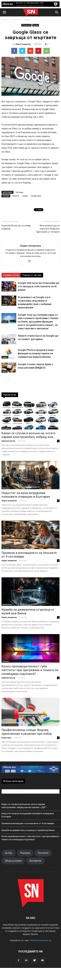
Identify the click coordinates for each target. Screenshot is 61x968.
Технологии (16, 19)
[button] (57, 12)
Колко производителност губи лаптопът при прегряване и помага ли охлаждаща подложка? (29, 670)
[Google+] (26, 960)
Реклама (25, 852)
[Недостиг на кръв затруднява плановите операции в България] (30, 475)
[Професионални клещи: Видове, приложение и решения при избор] (30, 712)
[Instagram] (30, 261)
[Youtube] (42, 960)
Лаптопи (5, 661)
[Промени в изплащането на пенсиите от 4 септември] (30, 535)
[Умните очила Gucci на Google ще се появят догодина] (8, 339)
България (6, 488)
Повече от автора (31, 275)
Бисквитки (35, 860)
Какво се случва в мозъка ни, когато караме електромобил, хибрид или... (28, 435)
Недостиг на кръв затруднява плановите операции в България (25, 494)
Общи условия (13, 860)
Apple (4, 371)
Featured (15, 196)
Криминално (7, 604)
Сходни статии (11, 275)
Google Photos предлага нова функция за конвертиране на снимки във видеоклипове (36, 353)
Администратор (8, 441)
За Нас (8, 852)
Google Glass (36, 196)
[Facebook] (18, 960)
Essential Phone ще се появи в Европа (15, 227)
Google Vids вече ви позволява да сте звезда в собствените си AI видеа (38, 286)
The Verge (19, 192)
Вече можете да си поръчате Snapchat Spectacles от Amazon (48, 228)
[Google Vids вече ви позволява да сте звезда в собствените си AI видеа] (8, 286)
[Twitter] (34, 960)
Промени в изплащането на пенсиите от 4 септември (27, 823)
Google (27, 19)
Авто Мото (6, 428)
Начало (4, 19)
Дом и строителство (9, 725)
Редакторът (6, 737)
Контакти (43, 852)
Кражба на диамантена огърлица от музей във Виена (28, 830)
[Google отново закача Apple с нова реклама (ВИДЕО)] (8, 368)
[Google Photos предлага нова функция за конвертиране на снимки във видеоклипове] (8, 353)
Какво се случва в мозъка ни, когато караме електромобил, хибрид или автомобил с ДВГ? (23, 806)
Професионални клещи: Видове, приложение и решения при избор (26, 731)
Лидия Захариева (23, 44)
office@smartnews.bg (40, 940)
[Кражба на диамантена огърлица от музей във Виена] (30, 591)
